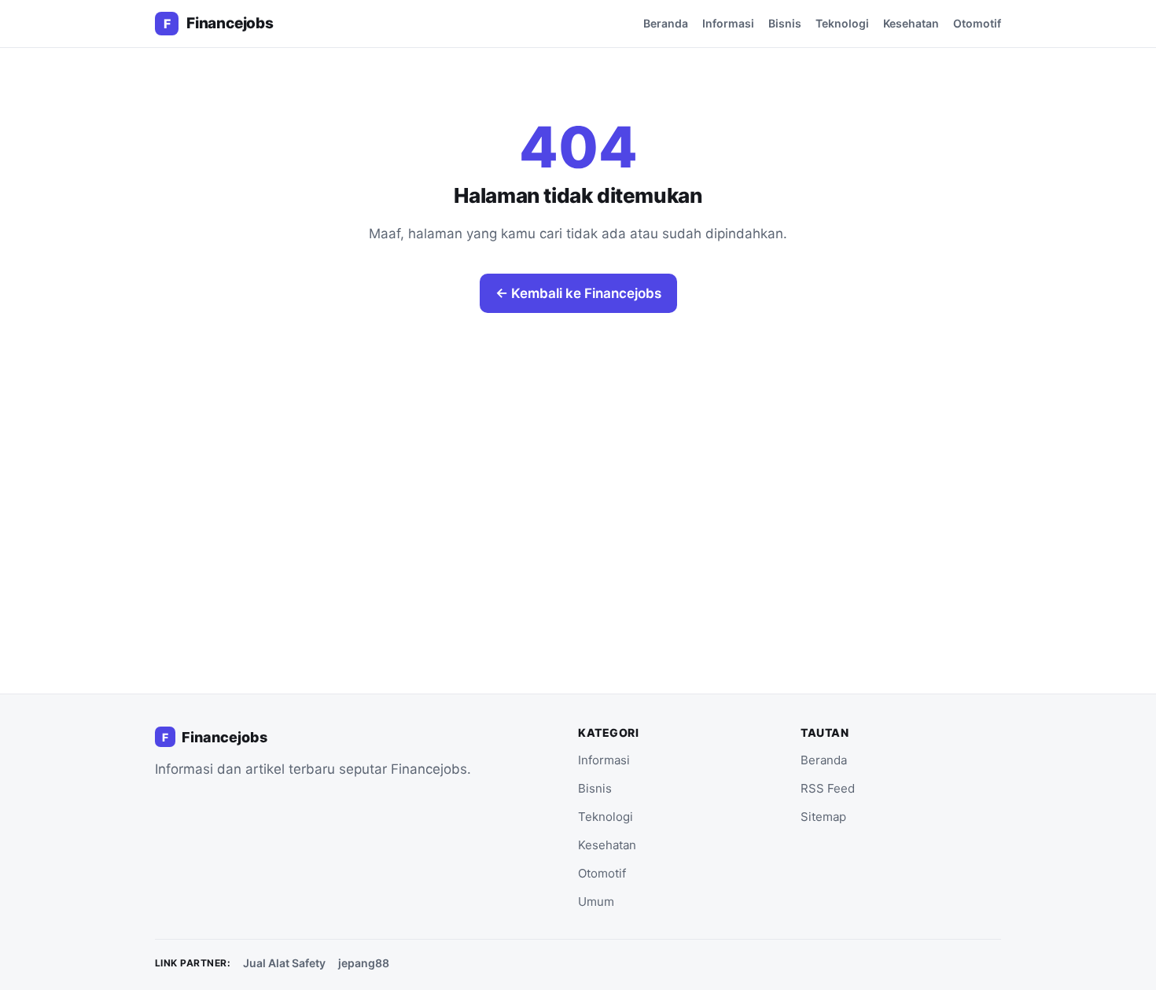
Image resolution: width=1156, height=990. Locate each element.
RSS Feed (828, 788)
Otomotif (977, 23)
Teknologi (842, 23)
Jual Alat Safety (284, 963)
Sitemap (823, 816)
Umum (596, 901)
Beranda (665, 23)
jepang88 (363, 963)
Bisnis (784, 23)
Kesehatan (911, 23)
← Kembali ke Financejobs (578, 293)
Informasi (728, 23)
